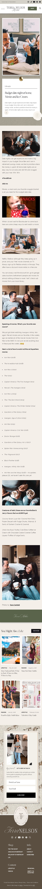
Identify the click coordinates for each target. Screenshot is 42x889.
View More (36, 630)
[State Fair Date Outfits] (31, 664)
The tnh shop (13, 849)
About (29, 849)
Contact (30, 852)
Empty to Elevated (31, 872)
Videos (10, 871)
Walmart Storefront (16, 854)
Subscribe (30, 854)
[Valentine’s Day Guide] (31, 708)
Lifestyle (11, 868)
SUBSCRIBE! (21, 795)
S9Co (21, 885)
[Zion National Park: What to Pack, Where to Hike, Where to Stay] (11, 664)
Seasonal (31, 868)
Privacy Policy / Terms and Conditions (28, 882)
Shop (10, 845)
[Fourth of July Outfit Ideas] (11, 708)
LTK (9, 857)
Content (12, 864)
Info (29, 845)
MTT (34, 885)
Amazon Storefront (15, 852)
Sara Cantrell (15, 605)
